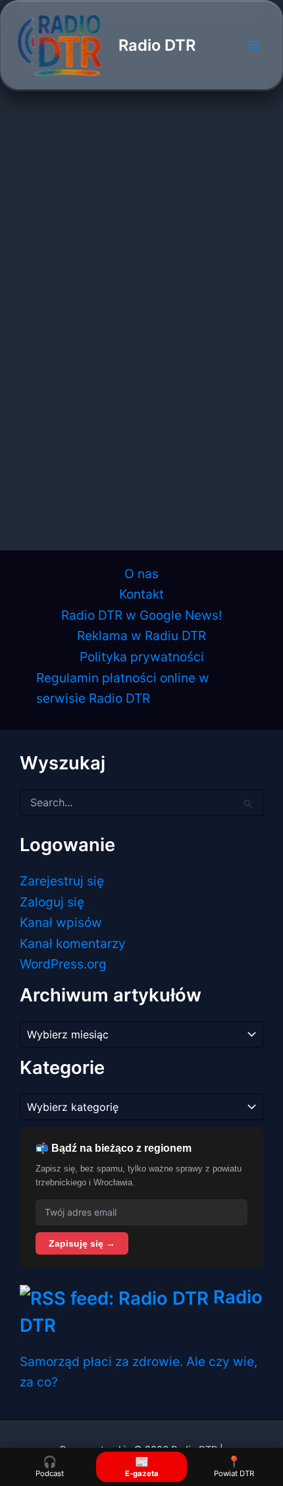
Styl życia (78, 339)
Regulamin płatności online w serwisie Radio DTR (122, 688)
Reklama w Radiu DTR (141, 635)
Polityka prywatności (142, 657)
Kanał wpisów (61, 922)
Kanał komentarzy (73, 943)
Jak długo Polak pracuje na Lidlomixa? (135, 366)
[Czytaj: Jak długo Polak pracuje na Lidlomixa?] (141, 231)
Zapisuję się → (82, 1243)
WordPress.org (63, 964)
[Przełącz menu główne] (253, 45)
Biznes (39, 339)
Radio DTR (156, 45)
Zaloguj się (52, 902)
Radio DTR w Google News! (141, 615)
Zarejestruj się (62, 881)
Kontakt (141, 594)
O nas (141, 573)
